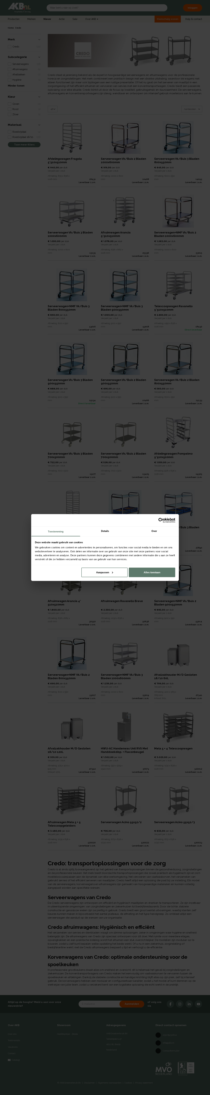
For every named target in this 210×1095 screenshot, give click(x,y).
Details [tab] (105, 531)
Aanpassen (102, 572)
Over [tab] (154, 531)
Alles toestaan (152, 572)
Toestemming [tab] (55, 531)
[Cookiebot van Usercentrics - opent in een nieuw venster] (161, 520)
